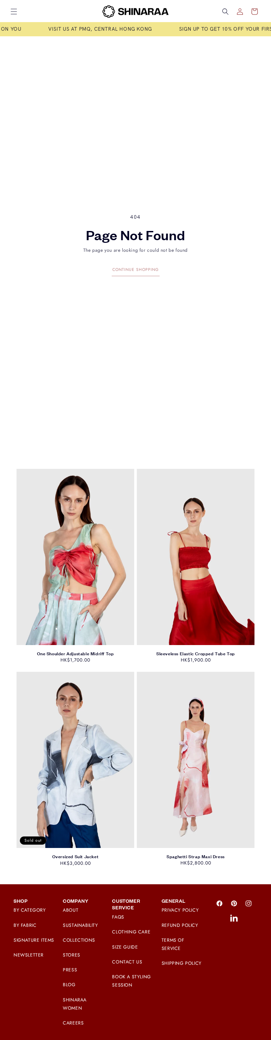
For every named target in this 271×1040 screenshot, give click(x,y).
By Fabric (25, 925)
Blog (69, 984)
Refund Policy (180, 925)
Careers (73, 1023)
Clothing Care (131, 931)
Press (70, 969)
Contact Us (127, 962)
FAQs (118, 917)
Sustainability (80, 925)
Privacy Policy (180, 910)
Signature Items (34, 940)
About (70, 910)
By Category (30, 910)
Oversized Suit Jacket (75, 857)
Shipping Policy (182, 963)
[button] (14, 11)
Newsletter (29, 955)
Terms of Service (173, 944)
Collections (79, 940)
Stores (71, 955)
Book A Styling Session (131, 980)
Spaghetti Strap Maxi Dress (196, 857)
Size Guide (125, 947)
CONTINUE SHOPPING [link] (135, 270)
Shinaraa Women (75, 1003)
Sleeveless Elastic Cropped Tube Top (195, 654)
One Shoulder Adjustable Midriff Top (75, 654)
